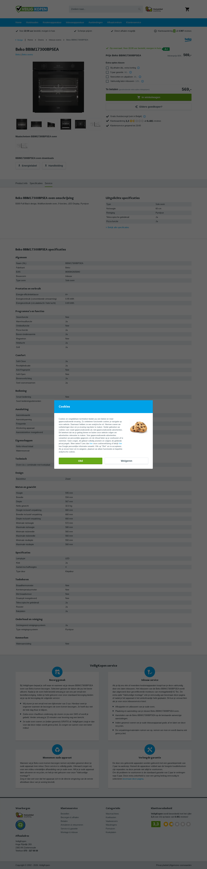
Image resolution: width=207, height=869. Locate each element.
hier (91, 443)
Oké (80, 460)
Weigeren (126, 460)
